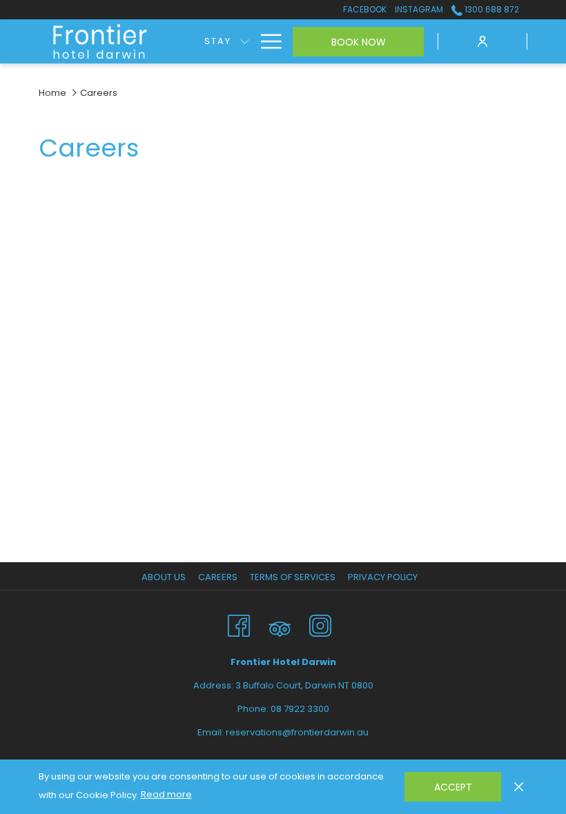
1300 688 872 (490, 9)
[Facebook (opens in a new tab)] (239, 624)
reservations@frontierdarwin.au (297, 732)
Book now (358, 42)
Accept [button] (453, 787)
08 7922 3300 (300, 708)
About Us (164, 577)
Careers (217, 577)
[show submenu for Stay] (245, 41)
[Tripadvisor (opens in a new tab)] (280, 624)
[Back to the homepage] (101, 42)
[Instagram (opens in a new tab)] (320, 624)
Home (52, 92)
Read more (166, 794)
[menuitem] (217, 41)
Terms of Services (292, 577)
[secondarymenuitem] (365, 9)
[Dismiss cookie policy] (518, 786)
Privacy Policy (383, 577)
